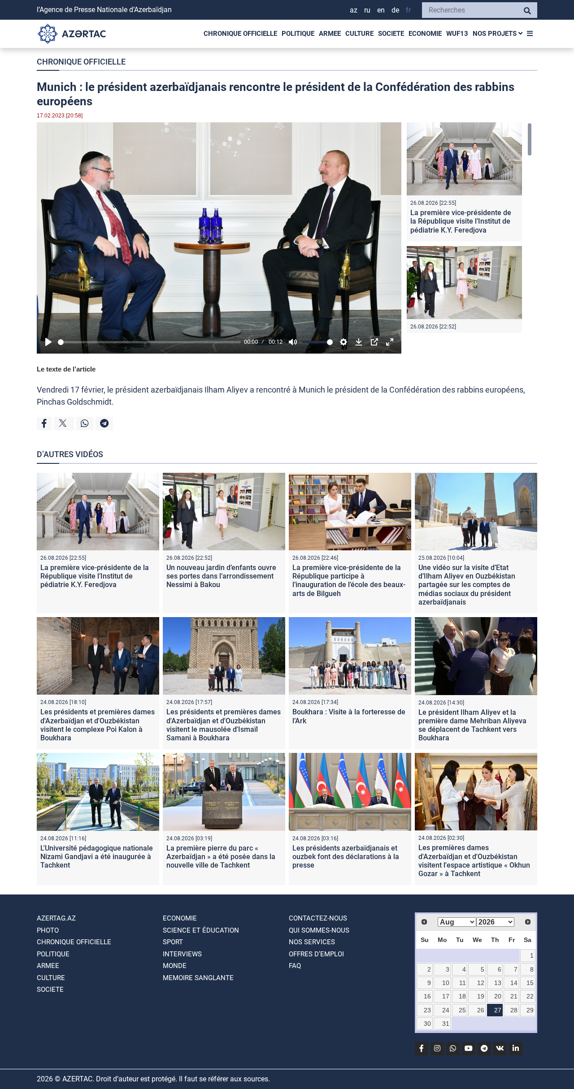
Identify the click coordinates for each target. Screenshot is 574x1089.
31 (445, 1023)
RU (367, 10)
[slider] (149, 342)
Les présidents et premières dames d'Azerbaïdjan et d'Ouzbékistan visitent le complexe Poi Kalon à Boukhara (97, 725)
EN (381, 10)
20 (497, 996)
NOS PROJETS (495, 34)
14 (513, 982)
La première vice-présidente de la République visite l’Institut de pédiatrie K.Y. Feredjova (460, 221)
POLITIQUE (298, 34)
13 (497, 982)
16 (427, 996)
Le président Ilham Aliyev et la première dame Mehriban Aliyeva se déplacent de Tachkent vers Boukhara (472, 725)
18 (462, 996)
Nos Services (312, 942)
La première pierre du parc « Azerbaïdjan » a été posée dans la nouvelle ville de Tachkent (220, 856)
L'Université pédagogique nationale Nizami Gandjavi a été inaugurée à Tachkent (96, 856)
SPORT (173, 942)
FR (408, 10)
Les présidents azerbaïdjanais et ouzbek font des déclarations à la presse (345, 856)
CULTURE (359, 34)
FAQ (295, 966)
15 (530, 982)
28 (513, 1010)
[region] (469, 227)
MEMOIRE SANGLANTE (198, 978)
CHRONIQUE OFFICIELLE (240, 34)
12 (480, 982)
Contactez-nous (318, 918)
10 (445, 982)
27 (497, 1010)
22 (530, 996)
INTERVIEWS (182, 954)
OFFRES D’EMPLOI (316, 954)
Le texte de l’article (66, 369)
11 (462, 982)
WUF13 (457, 34)
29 (530, 1010)
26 (480, 1010)
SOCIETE (391, 34)
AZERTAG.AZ (56, 918)
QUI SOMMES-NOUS (319, 930)
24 (445, 1010)
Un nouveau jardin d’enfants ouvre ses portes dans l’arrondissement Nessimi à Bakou (221, 576)
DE (395, 10)
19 (480, 996)
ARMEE (330, 34)
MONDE (175, 966)
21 (513, 996)
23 (427, 1010)
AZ (353, 10)
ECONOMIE (425, 34)
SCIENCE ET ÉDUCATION (201, 930)
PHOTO (48, 930)
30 (427, 1023)
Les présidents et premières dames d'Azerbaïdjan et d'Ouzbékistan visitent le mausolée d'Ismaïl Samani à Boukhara (223, 725)
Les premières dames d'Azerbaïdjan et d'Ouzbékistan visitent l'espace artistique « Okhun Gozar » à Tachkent (474, 860)
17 (445, 996)
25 (462, 1010)
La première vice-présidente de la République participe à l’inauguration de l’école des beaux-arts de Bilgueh (348, 580)
